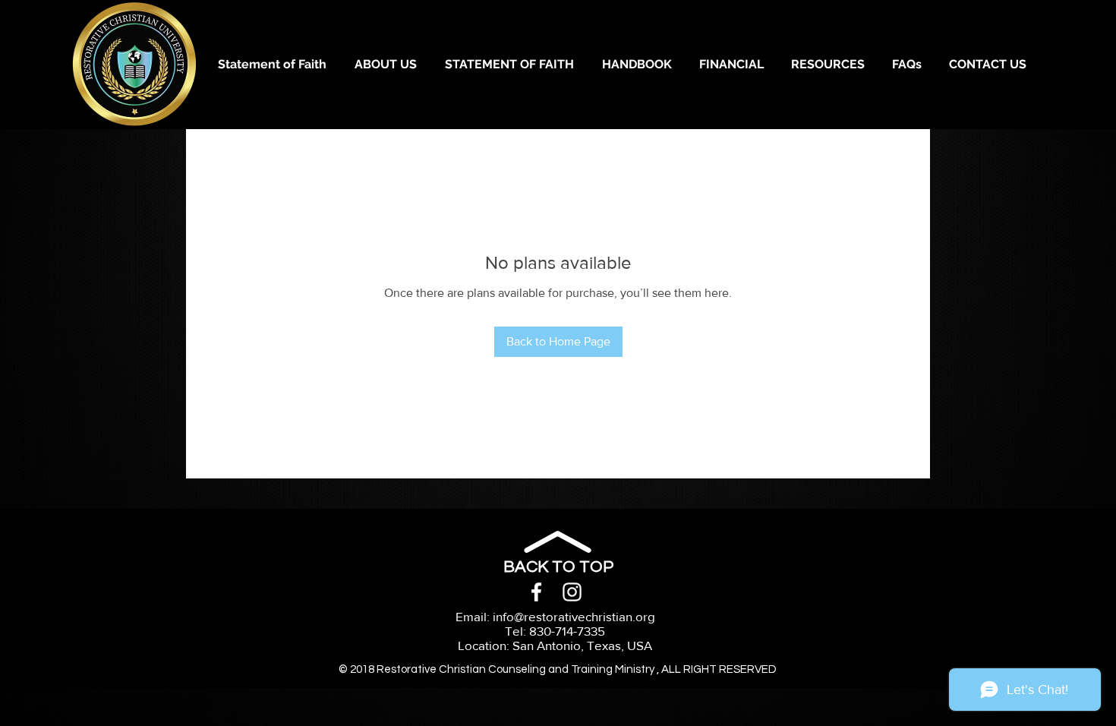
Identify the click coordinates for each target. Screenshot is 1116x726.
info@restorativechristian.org (574, 616)
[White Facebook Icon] (536, 591)
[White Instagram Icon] (572, 591)
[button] (731, 64)
